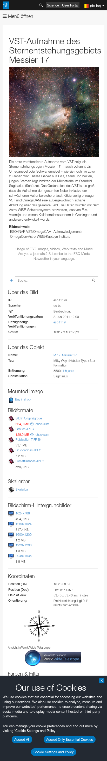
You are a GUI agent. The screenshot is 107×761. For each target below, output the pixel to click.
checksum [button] (42, 424)
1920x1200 (24, 545)
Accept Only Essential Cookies (69, 739)
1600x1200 (24, 534)
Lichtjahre (68, 371)
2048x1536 (24, 556)
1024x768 (23, 513)
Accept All (22, 739)
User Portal (70, 5)
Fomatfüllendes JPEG (30, 461)
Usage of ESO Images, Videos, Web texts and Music (54, 249)
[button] (32, 424)
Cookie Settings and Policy (54, 752)
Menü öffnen (20, 16)
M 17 (57, 355)
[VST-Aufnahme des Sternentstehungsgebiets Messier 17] (54, 112)
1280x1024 (24, 524)
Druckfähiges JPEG (28, 450)
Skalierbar (22, 489)
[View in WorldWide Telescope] (53, 658)
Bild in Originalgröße (29, 418)
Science (53, 5)
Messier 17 (69, 355)
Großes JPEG (25, 429)
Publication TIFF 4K (28, 439)
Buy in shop (22, 399)
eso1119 (60, 322)
